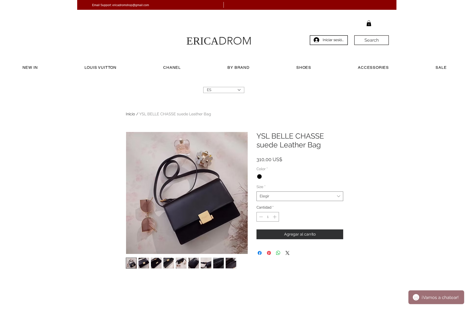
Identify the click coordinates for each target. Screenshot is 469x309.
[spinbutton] (268, 216)
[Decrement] (260, 216)
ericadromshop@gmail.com (130, 5)
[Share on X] (287, 253)
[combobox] (299, 196)
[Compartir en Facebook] (260, 253)
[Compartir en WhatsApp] (278, 253)
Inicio (130, 114)
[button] (368, 23)
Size (261, 187)
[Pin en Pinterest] (269, 253)
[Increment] (275, 216)
